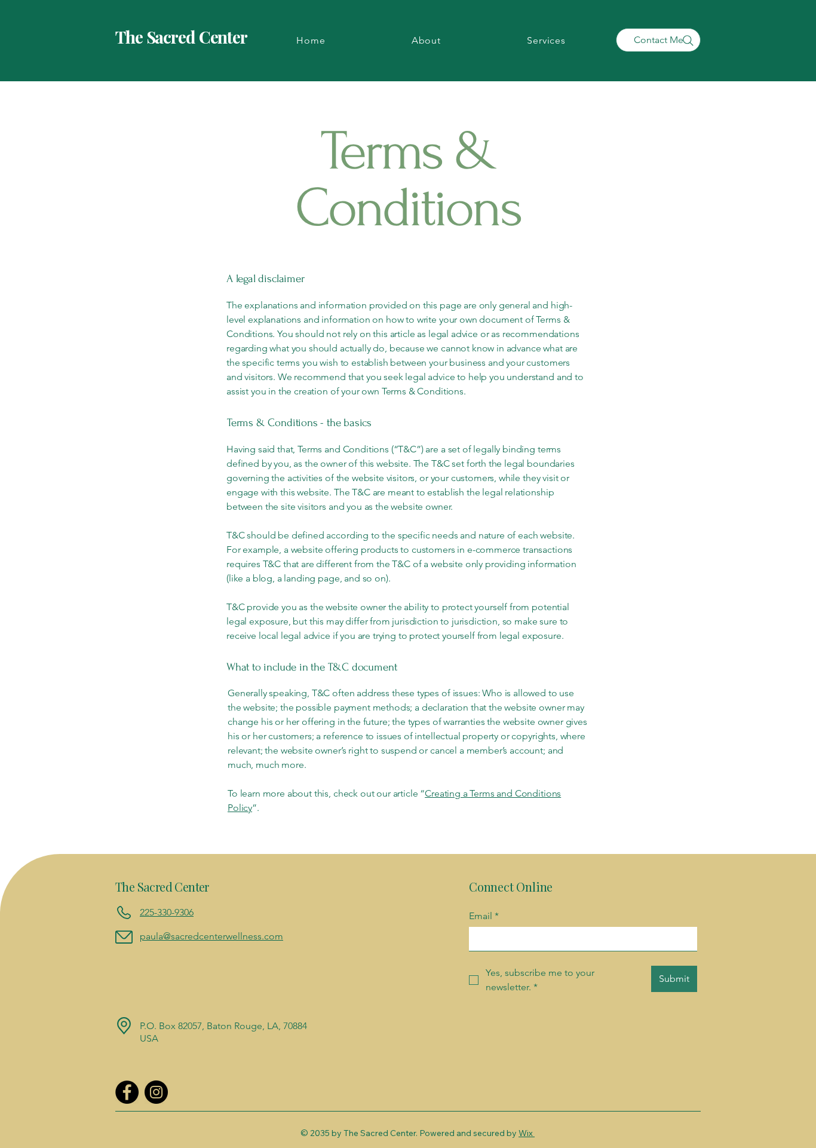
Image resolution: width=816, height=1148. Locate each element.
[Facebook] (127, 1092)
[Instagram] (156, 1092)
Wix (526, 1133)
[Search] (688, 40)
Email (484, 916)
